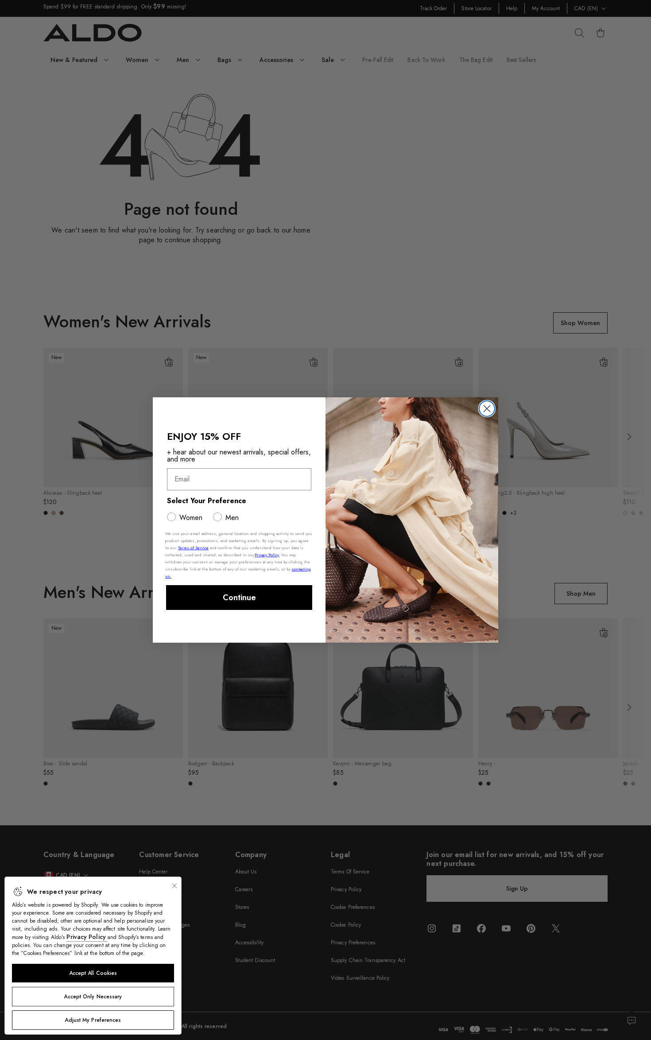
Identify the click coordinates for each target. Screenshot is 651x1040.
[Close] (174, 886)
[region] (93, 956)
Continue (239, 597)
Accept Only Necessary (93, 997)
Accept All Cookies (93, 973)
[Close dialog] (487, 408)
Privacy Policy (87, 936)
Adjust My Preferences (93, 1020)
